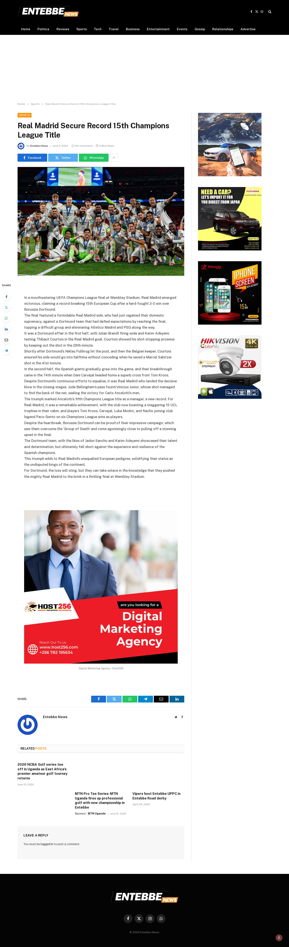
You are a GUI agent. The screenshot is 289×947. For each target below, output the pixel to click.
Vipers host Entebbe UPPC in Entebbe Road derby (156, 796)
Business (133, 29)
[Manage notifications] (279, 937)
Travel (114, 29)
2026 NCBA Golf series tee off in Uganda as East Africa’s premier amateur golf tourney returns (42, 771)
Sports (81, 29)
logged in (47, 844)
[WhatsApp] (6, 318)
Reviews (62, 29)
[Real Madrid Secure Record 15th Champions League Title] (101, 221)
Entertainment (158, 29)
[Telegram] (6, 350)
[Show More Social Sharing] (114, 158)
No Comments (84, 145)
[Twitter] (6, 307)
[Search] (269, 11)
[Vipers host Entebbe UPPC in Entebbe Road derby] (158, 773)
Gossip (200, 29)
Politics (43, 29)
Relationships (222, 29)
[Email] (6, 340)
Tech (98, 29)
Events (182, 29)
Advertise (248, 29)
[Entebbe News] (48, 11)
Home (25, 29)
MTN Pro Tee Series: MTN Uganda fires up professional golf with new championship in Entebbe (100, 800)
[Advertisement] (144, 68)
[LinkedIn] (6, 329)
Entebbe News (39, 145)
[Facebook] (6, 296)
